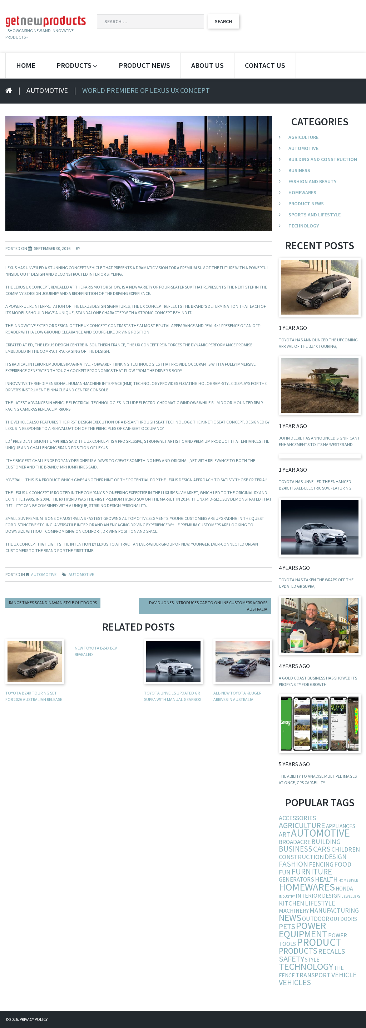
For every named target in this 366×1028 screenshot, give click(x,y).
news (290, 917)
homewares (307, 887)
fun (285, 872)
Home (25, 65)
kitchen (291, 903)
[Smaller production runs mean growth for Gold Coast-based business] (319, 625)
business (295, 849)
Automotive (47, 90)
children (345, 849)
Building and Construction (322, 159)
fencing (321, 864)
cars (322, 849)
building (326, 841)
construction (301, 857)
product (319, 942)
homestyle (348, 880)
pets (287, 926)
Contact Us (265, 65)
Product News (144, 65)
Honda (344, 888)
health (326, 879)
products (298, 951)
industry (287, 896)
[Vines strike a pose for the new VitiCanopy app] (319, 723)
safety (291, 959)
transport (313, 975)
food (342, 864)
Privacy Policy (34, 1019)
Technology (303, 225)
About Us (207, 65)
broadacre (295, 842)
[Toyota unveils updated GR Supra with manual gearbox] (319, 527)
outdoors (343, 919)
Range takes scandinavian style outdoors (53, 602)
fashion (293, 864)
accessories (297, 818)
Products (74, 65)
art (284, 834)
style (312, 959)
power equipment (303, 929)
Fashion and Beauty (312, 181)
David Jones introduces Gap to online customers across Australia (208, 606)
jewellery (351, 896)
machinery (294, 910)
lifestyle (320, 903)
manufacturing (334, 910)
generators (296, 879)
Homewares (302, 192)
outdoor (315, 919)
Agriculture (303, 137)
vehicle (344, 974)
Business (299, 170)
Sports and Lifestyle (314, 214)
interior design (318, 895)
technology (306, 966)
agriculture (302, 825)
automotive (81, 574)
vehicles (295, 982)
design (336, 856)
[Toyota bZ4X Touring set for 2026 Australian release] (319, 287)
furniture (311, 871)
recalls (331, 951)
